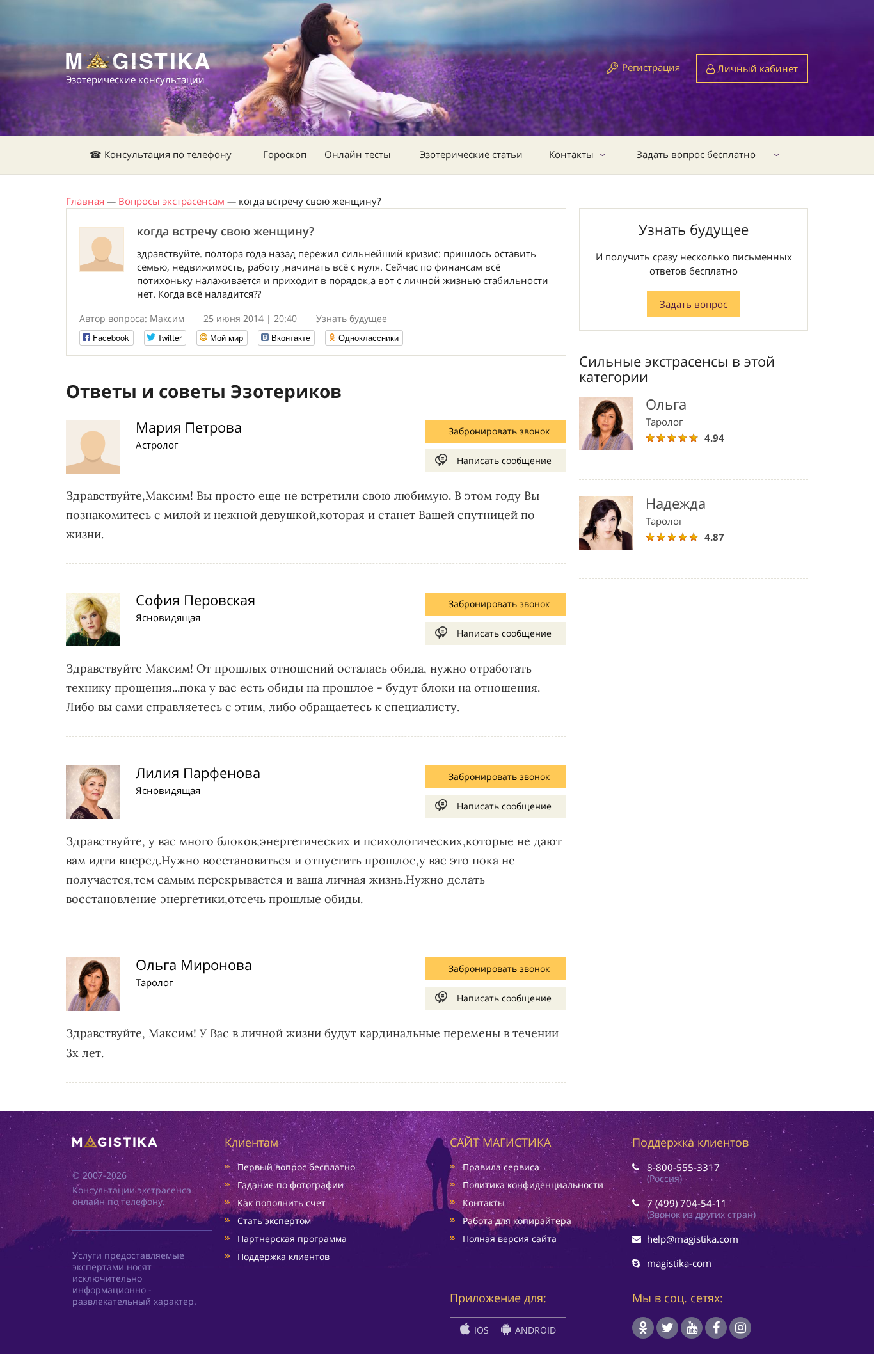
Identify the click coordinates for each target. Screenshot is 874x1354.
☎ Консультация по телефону (161, 154)
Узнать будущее (351, 318)
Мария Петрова (189, 426)
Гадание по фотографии (290, 1185)
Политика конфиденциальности (533, 1185)
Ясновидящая (168, 617)
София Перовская (195, 599)
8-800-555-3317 (683, 1167)
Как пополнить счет (281, 1203)
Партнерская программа (292, 1238)
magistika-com (679, 1263)
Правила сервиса (501, 1167)
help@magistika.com (692, 1238)
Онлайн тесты (357, 154)
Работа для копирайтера (517, 1221)
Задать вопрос (693, 304)
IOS (480, 1330)
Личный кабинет (756, 68)
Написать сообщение (504, 460)
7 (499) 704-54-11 (687, 1203)
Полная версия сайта (510, 1238)
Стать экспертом (274, 1221)
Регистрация (651, 67)
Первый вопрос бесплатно (296, 1167)
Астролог (157, 444)
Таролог (154, 982)
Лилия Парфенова (198, 772)
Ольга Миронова (194, 964)
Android (534, 1330)
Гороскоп (284, 154)
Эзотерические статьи (471, 154)
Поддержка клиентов (283, 1256)
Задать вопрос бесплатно (696, 154)
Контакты (571, 154)
